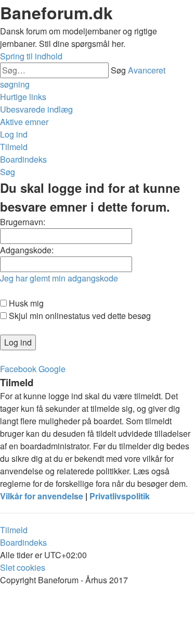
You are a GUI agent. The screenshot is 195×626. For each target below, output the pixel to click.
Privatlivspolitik (119, 496)
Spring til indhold (31, 56)
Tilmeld (14, 530)
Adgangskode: (27, 250)
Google (52, 369)
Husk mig (25, 303)
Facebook (18, 369)
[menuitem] (36, 109)
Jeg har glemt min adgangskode (59, 278)
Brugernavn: (22, 222)
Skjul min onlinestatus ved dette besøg (79, 316)
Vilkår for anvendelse (41, 496)
